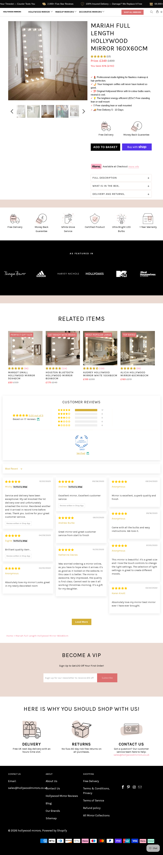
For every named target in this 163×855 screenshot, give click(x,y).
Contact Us (53, 788)
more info (133, 166)
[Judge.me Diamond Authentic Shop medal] (81, 441)
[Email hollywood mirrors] (140, 787)
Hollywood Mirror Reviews (62, 796)
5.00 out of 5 (36, 415)
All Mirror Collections (96, 815)
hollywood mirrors (29, 830)
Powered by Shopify (54, 830)
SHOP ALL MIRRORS (132, 12)
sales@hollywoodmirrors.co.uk (131, 754)
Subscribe (107, 677)
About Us (51, 781)
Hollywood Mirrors (40, 12)
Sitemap (51, 818)
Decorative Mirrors (90, 12)
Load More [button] (81, 621)
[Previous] (12, 60)
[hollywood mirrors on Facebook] (122, 787)
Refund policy (91, 808)
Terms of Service (93, 800)
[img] (12, 481)
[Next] (83, 60)
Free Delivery (91, 781)
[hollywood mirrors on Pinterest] (128, 787)
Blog (49, 803)
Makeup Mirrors (64, 12)
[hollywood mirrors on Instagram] (134, 787)
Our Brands (53, 811)
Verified (81, 453)
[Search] (151, 12)
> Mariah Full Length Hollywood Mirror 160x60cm (41, 635)
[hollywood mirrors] (12, 11)
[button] (98, 56)
